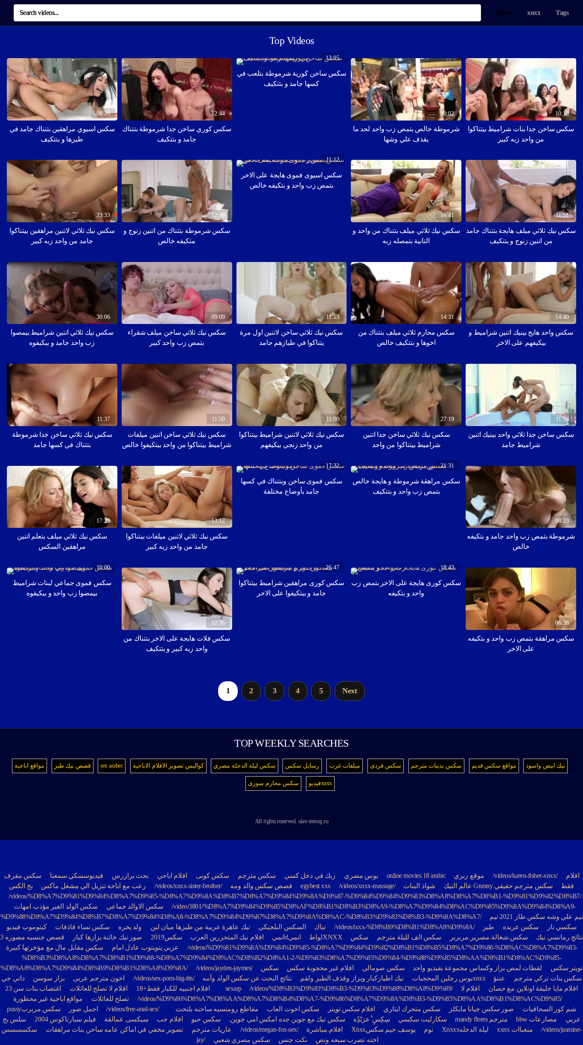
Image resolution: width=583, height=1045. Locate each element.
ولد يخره (130, 926)
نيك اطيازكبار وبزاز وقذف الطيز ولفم (352, 978)
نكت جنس (292, 1039)
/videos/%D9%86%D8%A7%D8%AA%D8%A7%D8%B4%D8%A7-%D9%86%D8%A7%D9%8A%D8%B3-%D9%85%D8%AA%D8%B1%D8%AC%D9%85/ (349, 998)
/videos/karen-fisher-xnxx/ (525, 875)
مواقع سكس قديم (494, 765)
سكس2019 (166, 937)
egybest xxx (315, 885)
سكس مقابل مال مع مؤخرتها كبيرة (55, 947)
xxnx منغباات (515, 1029)
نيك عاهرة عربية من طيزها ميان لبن (200, 926)
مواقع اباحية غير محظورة (48, 998)
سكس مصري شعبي (241, 1039)
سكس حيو (206, 1019)
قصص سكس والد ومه (261, 885)
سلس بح (14, 1019)
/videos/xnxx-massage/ (367, 885)
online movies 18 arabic (416, 875)
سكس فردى (386, 765)
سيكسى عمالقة (126, 1019)
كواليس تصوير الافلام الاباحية (168, 765)
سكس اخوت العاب (293, 1009)
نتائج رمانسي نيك (559, 937)
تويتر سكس (567, 967)
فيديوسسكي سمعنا (77, 875)
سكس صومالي (383, 967)
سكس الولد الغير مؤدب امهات (56, 906)
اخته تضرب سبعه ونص (347, 1039)
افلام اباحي (172, 875)
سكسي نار (562, 926)
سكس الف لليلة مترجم (409, 937)
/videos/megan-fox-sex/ (269, 1029)
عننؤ (499, 978)
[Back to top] (562, 1017)
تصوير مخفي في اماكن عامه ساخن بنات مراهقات (113, 1029)
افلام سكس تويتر (351, 1009)
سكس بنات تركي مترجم (548, 978)
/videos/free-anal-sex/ (132, 1009)
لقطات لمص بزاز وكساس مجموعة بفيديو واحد (477, 967)
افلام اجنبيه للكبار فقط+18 (173, 988)
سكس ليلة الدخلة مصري (244, 765)
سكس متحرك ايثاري (411, 1009)
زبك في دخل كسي (310, 875)
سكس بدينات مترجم (436, 765)
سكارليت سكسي (422, 1019)
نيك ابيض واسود (545, 765)
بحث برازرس (130, 875)
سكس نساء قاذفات (82, 926)
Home (504, 12)
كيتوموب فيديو (26, 926)
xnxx (533, 12)
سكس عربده (521, 926)
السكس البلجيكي (282, 926)
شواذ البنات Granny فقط (488, 885)
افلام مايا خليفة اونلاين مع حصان (533, 988)
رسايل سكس (302, 765)
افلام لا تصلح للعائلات (99, 988)
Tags (562, 12)
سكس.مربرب (41, 1009)
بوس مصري (361, 875)
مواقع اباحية (29, 765)
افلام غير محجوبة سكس (320, 967)
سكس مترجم (257, 875)
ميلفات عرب (345, 765)
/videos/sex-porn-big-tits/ (164, 978)
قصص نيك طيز (72, 765)
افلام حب (170, 1019)
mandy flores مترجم (481, 1019)
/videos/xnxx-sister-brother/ (188, 885)
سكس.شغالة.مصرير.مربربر (489, 937)
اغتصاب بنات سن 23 (33, 988)
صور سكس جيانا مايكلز (481, 1009)
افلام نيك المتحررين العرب (227, 937)
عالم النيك (457, 885)
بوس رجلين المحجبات (442, 978)
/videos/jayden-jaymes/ (224, 967)
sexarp (233, 988)
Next (349, 690)
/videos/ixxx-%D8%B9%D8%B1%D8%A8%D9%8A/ (404, 926)
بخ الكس (21, 885)
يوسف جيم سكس (391, 1029)
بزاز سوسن (49, 978)
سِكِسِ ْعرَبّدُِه (371, 1019)
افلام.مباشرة (324, 1029)
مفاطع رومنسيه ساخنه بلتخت (217, 1009)
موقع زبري (469, 875)
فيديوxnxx (320, 783)
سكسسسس (19, 1029)
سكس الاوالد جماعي (134, 906)
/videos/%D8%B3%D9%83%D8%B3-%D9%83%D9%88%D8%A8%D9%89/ (351, 988)
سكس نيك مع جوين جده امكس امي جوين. (287, 1019)
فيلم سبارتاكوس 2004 (65, 1019)
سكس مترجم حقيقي (523, 885)
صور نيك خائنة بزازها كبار (107, 937)
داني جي (13, 978)
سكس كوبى (213, 875)
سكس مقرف (23, 875)
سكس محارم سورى (273, 783)
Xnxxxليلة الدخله (465, 1029)
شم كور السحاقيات (549, 1009)
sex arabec (111, 765)
